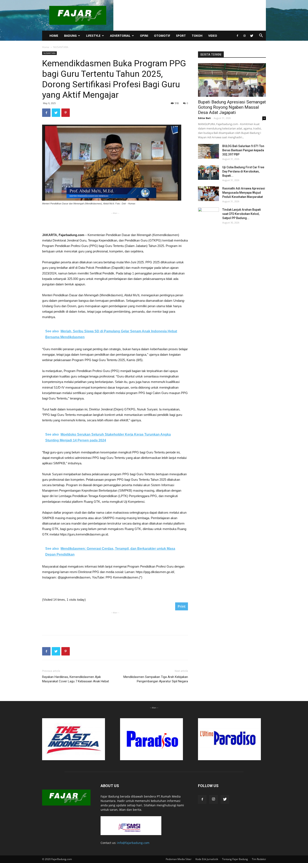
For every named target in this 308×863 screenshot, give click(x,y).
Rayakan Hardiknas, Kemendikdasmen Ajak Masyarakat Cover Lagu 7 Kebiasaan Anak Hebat (75, 679)
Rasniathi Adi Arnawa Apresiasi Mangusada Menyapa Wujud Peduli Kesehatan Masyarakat (243, 192)
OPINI (144, 36)
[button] (261, 36)
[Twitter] (251, 36)
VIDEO (212, 36)
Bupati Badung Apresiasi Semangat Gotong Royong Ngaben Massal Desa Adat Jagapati (232, 107)
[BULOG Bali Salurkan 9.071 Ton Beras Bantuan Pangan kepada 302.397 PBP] (208, 151)
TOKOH (197, 36)
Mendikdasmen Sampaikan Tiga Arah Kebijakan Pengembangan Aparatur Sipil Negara (155, 679)
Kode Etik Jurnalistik (206, 859)
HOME (53, 36)
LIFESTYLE (93, 36)
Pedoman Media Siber (179, 859)
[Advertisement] (115, 221)
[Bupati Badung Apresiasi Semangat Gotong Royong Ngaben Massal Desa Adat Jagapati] (232, 80)
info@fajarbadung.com (133, 843)
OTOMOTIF (162, 36)
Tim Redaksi (259, 859)
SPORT (181, 36)
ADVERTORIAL (120, 36)
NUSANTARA (49, 53)
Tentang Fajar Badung (235, 859)
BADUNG (70, 36)
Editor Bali (204, 118)
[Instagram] (244, 36)
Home (45, 47)
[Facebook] (237, 36)
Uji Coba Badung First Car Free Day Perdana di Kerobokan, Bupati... (243, 171)
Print (181, 606)
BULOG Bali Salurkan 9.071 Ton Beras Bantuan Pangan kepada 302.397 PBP (243, 150)
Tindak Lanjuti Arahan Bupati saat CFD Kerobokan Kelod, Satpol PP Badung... (241, 214)
